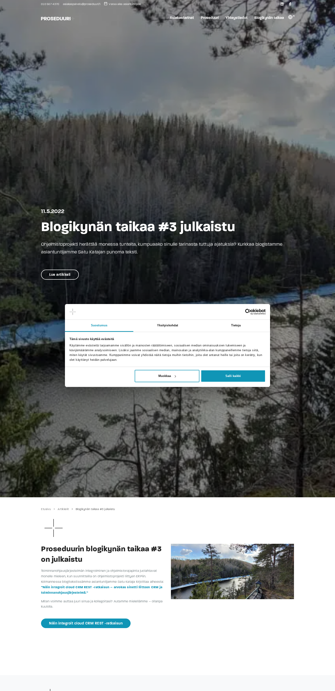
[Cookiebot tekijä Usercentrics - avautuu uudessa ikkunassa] (245, 312)
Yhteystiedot (236, 17)
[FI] (290, 18)
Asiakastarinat (182, 17)
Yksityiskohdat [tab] (167, 325)
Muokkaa (164, 376)
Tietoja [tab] (236, 325)
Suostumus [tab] (99, 325)
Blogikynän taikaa (269, 17)
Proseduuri (210, 17)
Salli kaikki (233, 376)
